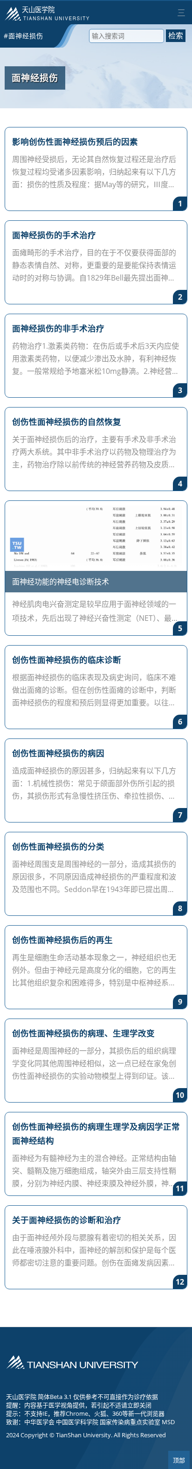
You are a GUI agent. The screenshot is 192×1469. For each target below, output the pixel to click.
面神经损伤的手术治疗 (54, 234)
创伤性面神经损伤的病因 (58, 753)
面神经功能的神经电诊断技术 (60, 581)
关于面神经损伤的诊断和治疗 (66, 1219)
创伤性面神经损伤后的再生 (62, 939)
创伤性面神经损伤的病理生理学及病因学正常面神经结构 (96, 1133)
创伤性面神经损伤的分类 (58, 846)
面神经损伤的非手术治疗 (58, 328)
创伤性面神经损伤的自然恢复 (66, 421)
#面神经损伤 (23, 35)
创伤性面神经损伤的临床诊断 (66, 659)
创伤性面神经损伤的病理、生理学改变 (83, 1033)
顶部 (179, 1460)
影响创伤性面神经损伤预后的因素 (75, 141)
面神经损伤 (35, 77)
